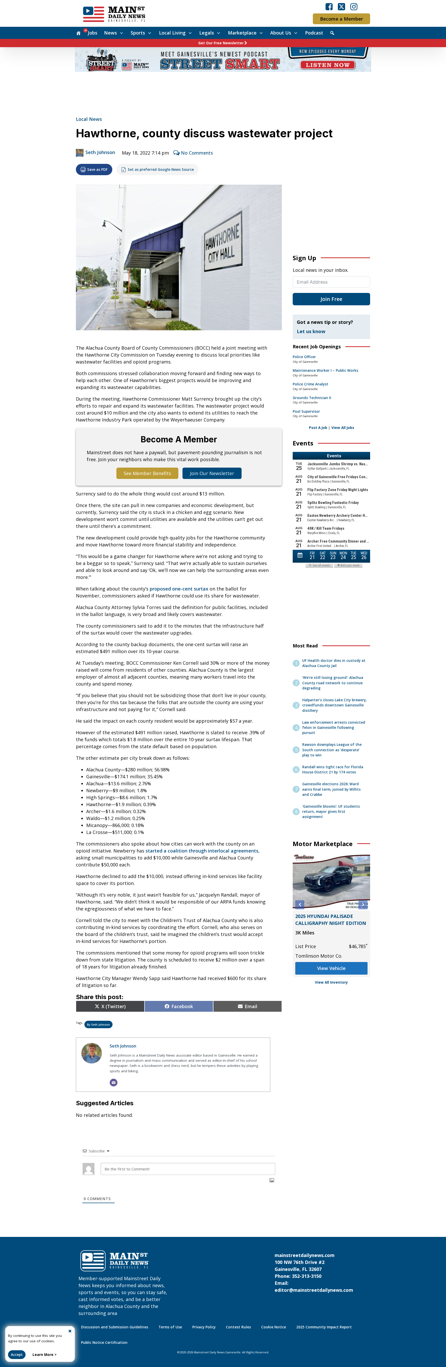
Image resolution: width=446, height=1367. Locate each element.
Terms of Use (170, 1327)
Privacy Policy (204, 1327)
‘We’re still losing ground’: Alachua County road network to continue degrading (332, 682)
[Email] (113, 1082)
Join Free (331, 299)
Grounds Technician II (312, 397)
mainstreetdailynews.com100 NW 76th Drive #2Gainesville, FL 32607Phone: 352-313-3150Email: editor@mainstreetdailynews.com (314, 1272)
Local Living (172, 33)
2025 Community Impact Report (324, 1327)
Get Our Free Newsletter (221, 43)
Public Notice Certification (104, 1342)
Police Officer (304, 357)
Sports (138, 33)
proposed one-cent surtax (179, 589)
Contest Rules (238, 1327)
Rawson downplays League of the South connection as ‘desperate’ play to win (332, 749)
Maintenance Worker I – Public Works (325, 370)
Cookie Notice (273, 1327)
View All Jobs (342, 427)
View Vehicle (331, 968)
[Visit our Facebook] (329, 7)
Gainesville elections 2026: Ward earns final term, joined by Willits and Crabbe (331, 789)
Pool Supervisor (306, 411)
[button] (299, 904)
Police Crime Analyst (310, 384)
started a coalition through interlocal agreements (202, 851)
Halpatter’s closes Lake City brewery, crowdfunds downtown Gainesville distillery (334, 705)
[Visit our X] (341, 7)
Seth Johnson (100, 152)
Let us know (311, 331)
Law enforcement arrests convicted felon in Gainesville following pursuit (333, 727)
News (110, 33)
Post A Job (318, 427)
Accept (17, 1354)
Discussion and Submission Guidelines (114, 1327)
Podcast (314, 33)
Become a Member (341, 19)
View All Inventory (331, 982)
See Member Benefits (147, 473)
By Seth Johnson (98, 1024)
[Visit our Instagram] (354, 7)
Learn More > (45, 1354)
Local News (89, 119)
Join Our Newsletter (212, 473)
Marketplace (242, 33)
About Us (280, 33)
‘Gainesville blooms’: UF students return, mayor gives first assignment (331, 811)
